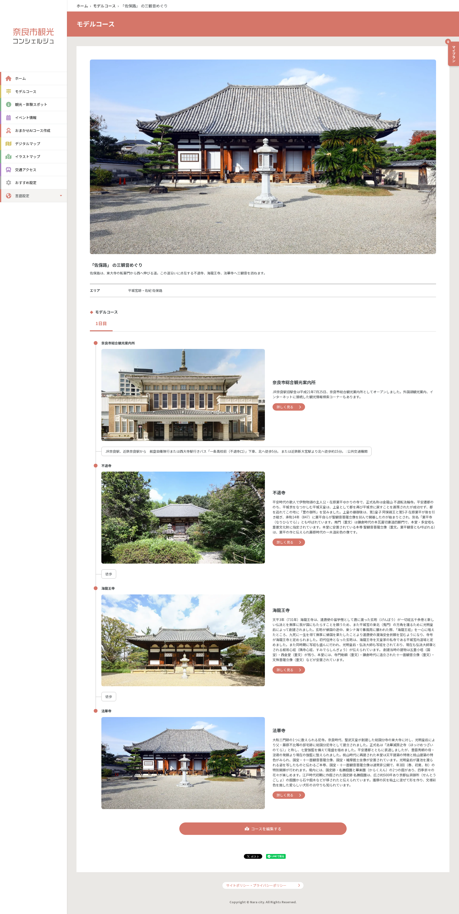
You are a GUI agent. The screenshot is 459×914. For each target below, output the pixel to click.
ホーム (82, 6)
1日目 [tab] (101, 323)
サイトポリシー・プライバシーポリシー (256, 885)
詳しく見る (285, 406)
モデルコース (104, 6)
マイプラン (452, 52)
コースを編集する (266, 829)
